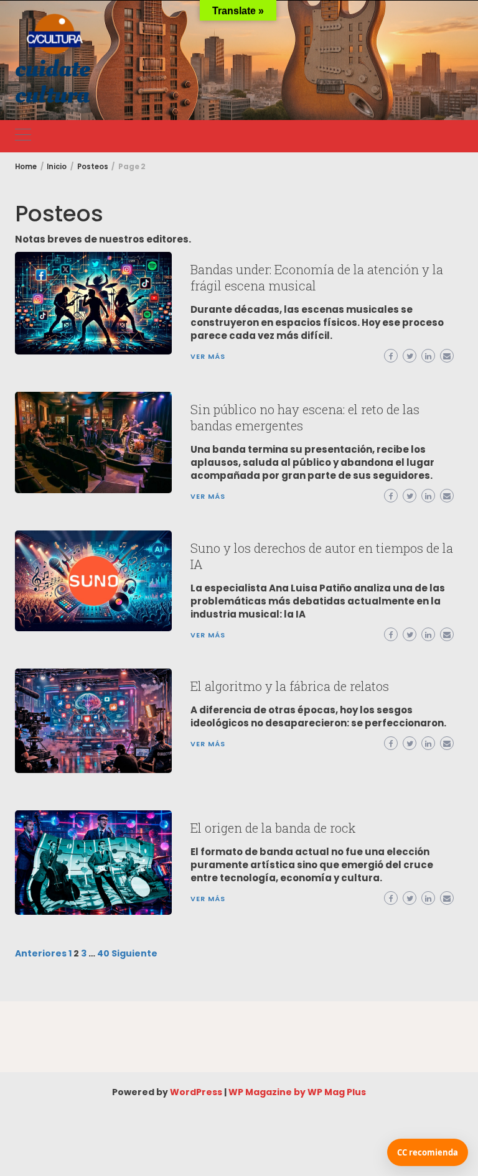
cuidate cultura (52, 82)
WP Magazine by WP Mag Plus (297, 1092)
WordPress (196, 1092)
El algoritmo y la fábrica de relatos (289, 686)
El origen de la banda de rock (272, 828)
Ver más (207, 356)
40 (103, 953)
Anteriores (41, 953)
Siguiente (134, 953)
